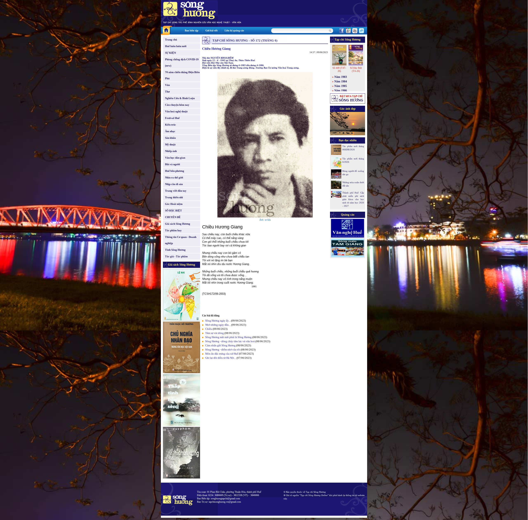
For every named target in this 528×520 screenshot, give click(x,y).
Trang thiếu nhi (174, 197)
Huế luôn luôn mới (175, 46)
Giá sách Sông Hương (177, 223)
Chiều (208, 328)
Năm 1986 (340, 90)
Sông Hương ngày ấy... (217, 320)
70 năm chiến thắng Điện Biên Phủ (182, 75)
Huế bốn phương (174, 170)
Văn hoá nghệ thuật (176, 111)
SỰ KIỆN (170, 52)
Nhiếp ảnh (171, 151)
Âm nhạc (170, 131)
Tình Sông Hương (175, 249)
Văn (167, 85)
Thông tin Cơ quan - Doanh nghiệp (180, 240)
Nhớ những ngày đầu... (218, 324)
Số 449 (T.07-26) (339, 69)
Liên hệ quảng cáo (234, 30)
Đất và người (172, 164)
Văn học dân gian (175, 157)
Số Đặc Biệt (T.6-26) (356, 69)
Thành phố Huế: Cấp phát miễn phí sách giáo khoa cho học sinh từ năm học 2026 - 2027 (353, 199)
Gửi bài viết (211, 30)
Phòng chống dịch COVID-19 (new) (182, 62)
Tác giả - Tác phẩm (176, 256)
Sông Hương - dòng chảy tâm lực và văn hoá (230, 341)
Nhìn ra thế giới (174, 177)
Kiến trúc (170, 124)
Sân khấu (170, 137)
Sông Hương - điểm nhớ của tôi (222, 349)
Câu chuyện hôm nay (177, 104)
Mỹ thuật (170, 144)
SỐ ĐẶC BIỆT (173, 210)
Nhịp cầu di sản (174, 184)
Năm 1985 (340, 86)
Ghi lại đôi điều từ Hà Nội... (220, 357)
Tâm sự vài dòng (214, 333)
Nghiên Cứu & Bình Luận (180, 98)
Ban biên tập (191, 30)
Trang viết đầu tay (175, 190)
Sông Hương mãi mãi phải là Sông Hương (228, 337)
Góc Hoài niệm (174, 203)
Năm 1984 (340, 81)
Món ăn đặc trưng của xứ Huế (221, 353)
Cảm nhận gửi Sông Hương (220, 345)
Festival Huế (172, 118)
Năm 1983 (340, 76)
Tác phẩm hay (173, 230)
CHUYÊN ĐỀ (173, 217)
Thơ (167, 91)
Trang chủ (171, 39)
